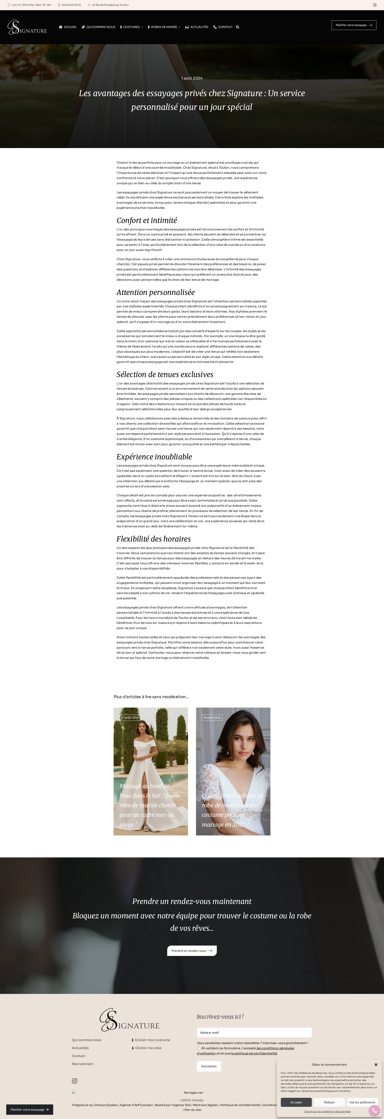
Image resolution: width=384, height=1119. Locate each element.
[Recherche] (237, 27)
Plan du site (192, 1110)
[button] (376, 1065)
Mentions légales (205, 1105)
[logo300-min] (130, 1009)
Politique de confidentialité (240, 1105)
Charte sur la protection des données (327, 1111)
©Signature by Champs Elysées (94, 1105)
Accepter (296, 1102)
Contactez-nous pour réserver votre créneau (182, 652)
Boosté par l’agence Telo (173, 1105)
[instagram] (374, 5)
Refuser (329, 1102)
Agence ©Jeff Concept (136, 1105)
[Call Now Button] (374, 1110)
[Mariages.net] (192, 1092)
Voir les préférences (362, 1102)
